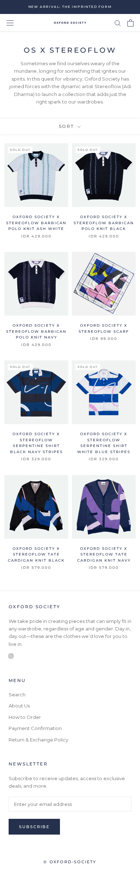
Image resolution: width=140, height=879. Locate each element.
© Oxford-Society (69, 861)
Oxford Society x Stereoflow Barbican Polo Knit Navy (36, 331)
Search (17, 694)
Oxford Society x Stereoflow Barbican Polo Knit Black (104, 223)
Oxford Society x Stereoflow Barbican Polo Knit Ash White (36, 223)
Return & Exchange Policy (38, 740)
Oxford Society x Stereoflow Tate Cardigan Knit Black (36, 554)
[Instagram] (11, 655)
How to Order (25, 717)
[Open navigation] (10, 23)
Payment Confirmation (35, 728)
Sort (67, 126)
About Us (19, 706)
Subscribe (34, 826)
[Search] (118, 23)
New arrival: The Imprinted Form (70, 7)
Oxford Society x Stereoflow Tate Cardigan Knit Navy (104, 554)
